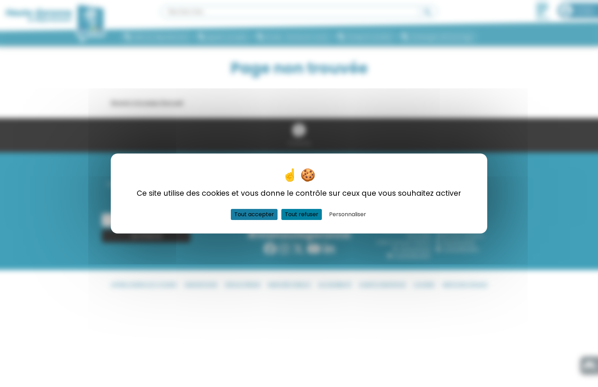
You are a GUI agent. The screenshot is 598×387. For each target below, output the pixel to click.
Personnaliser (347, 214)
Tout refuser (301, 214)
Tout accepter (254, 214)
